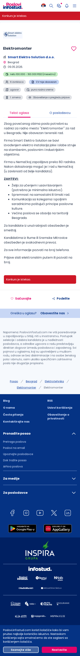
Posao (14, 381)
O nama (9, 408)
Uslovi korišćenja (59, 408)
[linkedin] (68, 513)
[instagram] (26, 513)
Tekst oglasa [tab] (19, 113)
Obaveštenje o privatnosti (58, 416)
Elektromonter (26, 388)
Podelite (63, 298)
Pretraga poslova (14, 442)
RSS (50, 401)
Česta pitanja (13, 415)
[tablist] (40, 113)
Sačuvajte (23, 298)
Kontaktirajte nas (16, 422)
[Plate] (59, 6)
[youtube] (40, 513)
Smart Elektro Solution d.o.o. (31, 57)
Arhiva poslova (13, 466)
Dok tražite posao (15, 460)
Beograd (31, 381)
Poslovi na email (14, 448)
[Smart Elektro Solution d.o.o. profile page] (13, 35)
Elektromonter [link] (53, 388)
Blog (6, 401)
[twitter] (54, 513)
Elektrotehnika (54, 381)
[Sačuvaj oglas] (74, 49)
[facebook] (12, 513)
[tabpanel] (40, 194)
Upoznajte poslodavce (18, 454)
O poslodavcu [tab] (60, 113)
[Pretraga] (51, 6)
